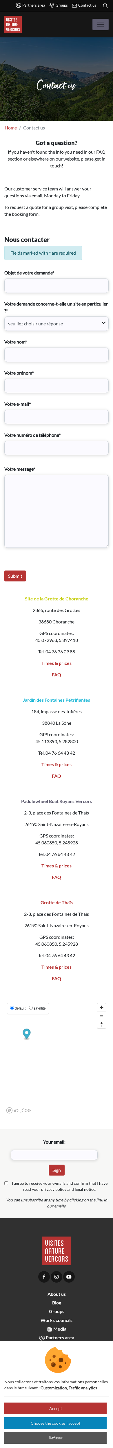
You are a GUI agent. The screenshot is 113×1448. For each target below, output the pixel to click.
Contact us (86, 5)
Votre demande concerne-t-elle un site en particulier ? (56, 307)
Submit (15, 576)
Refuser (56, 1437)
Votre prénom (19, 372)
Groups (61, 5)
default (20, 1008)
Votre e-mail (17, 404)
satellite (40, 1008)
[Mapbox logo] (19, 1110)
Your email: (54, 1141)
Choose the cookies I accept (55, 1423)
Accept (55, 1408)
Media (59, 1328)
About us (57, 1294)
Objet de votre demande (29, 272)
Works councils (56, 1320)
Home (11, 127)
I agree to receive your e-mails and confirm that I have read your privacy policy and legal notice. (59, 1186)
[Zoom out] (101, 1016)
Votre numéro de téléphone (32, 435)
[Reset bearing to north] (101, 1024)
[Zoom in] (101, 1007)
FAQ (56, 674)
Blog (56, 1302)
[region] (56, 1057)
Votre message (19, 469)
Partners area (33, 5)
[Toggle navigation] (100, 24)
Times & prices (56, 663)
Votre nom (15, 341)
